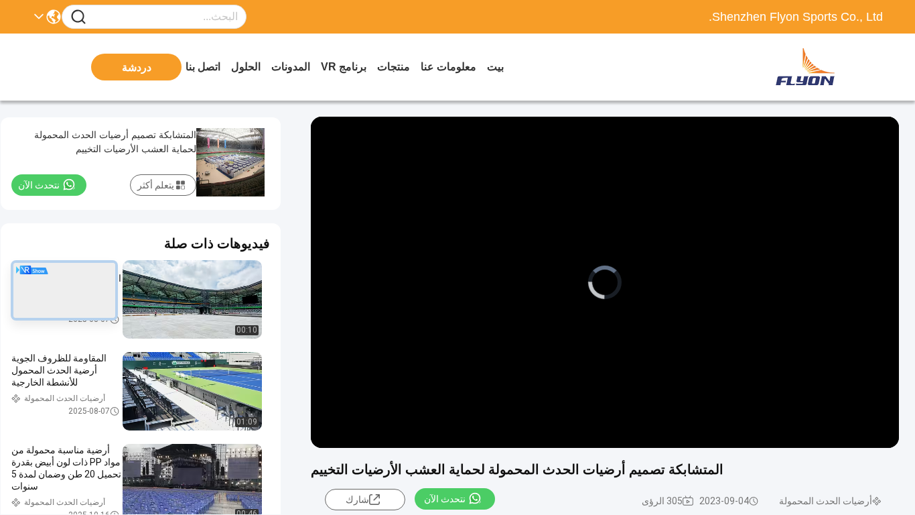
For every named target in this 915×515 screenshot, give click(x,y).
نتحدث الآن (445, 499)
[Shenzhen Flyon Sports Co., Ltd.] (809, 67)
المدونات (290, 66)
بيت (495, 66)
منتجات (393, 66)
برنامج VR (343, 66)
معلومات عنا (448, 66)
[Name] (78, 17)
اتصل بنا (203, 66)
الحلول (246, 66)
